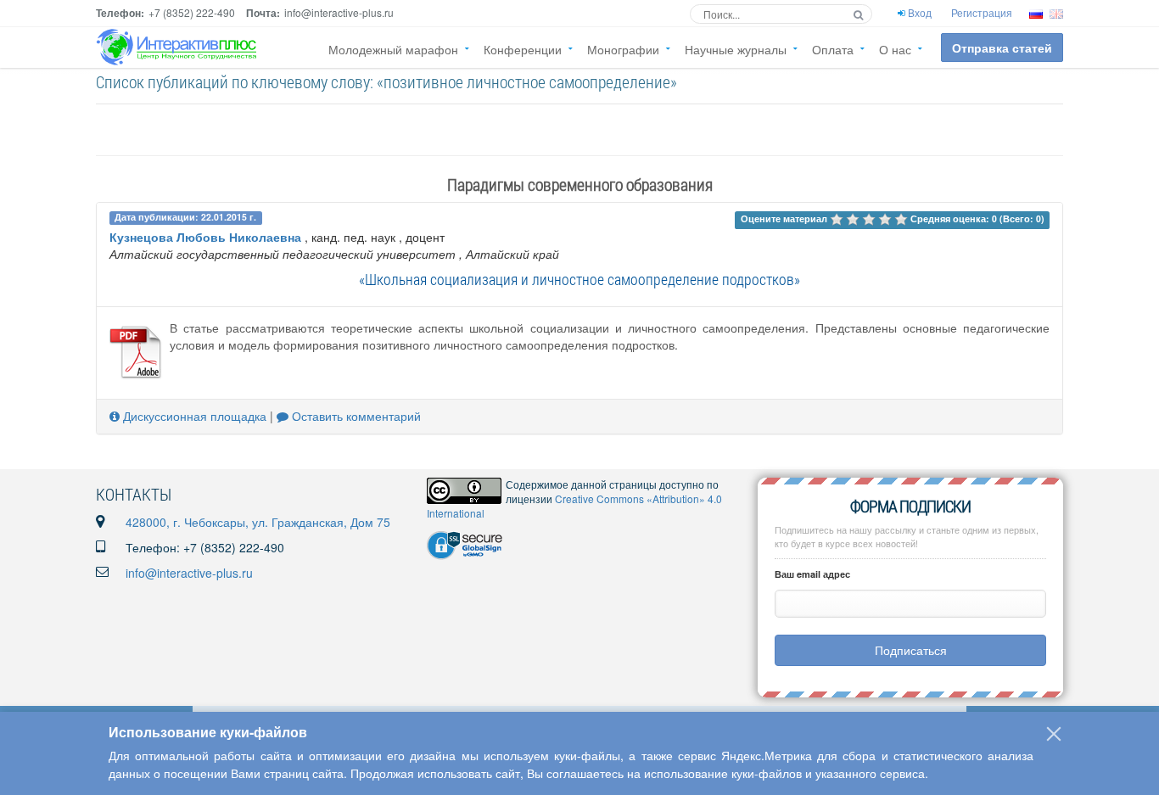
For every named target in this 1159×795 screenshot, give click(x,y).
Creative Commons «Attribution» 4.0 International (574, 505)
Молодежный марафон (393, 49)
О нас (895, 49)
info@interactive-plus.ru (189, 572)
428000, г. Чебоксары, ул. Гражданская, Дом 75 (258, 521)
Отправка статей (1002, 47)
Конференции (523, 49)
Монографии (623, 49)
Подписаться (911, 649)
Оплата (833, 49)
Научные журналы (736, 49)
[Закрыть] (1053, 733)
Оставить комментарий (354, 415)
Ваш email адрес (812, 574)
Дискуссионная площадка (193, 415)
